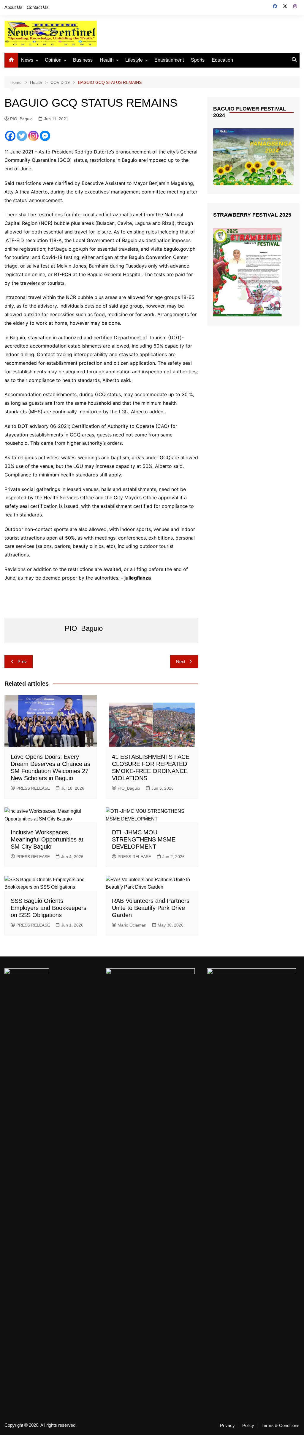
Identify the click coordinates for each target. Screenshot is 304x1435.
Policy (248, 1425)
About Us (13, 7)
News (27, 60)
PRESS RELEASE (33, 788)
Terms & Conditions (281, 1425)
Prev (22, 661)
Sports (198, 60)
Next (180, 661)
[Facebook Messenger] (45, 136)
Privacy (227, 1425)
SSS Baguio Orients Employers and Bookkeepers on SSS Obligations (48, 908)
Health (107, 60)
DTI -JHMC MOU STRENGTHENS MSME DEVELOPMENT (143, 839)
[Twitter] (22, 136)
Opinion (53, 60)
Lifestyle (134, 60)
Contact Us (38, 7)
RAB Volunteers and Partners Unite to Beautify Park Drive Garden (150, 908)
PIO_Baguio (21, 118)
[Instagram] (33, 136)
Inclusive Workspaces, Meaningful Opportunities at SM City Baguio (47, 839)
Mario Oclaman (132, 925)
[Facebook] (10, 136)
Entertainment (169, 60)
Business (83, 60)
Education (222, 60)
